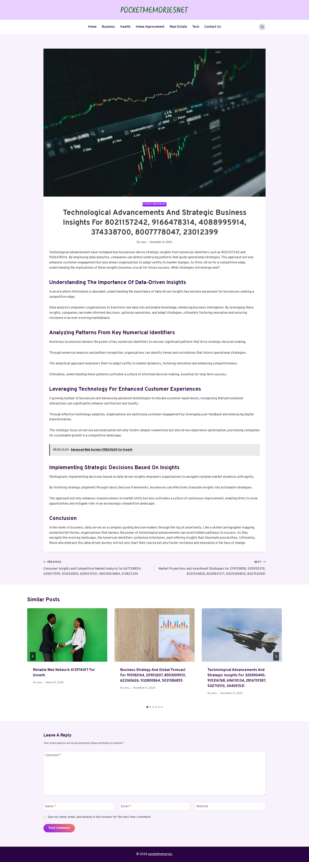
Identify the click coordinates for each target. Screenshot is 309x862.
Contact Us (212, 27)
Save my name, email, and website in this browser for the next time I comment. (99, 817)
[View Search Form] (262, 27)
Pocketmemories (154, 204)
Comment (53, 755)
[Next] (276, 656)
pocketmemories (160, 854)
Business (108, 27)
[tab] (147, 707)
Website (202, 806)
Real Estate (178, 27)
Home (92, 27)
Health (125, 27)
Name (50, 806)
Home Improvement (150, 27)
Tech (195, 27)
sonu (143, 242)
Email (126, 806)
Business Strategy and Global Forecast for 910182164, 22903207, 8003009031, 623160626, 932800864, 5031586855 (153, 675)
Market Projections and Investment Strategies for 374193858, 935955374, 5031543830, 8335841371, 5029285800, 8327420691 (212, 568)
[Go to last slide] (33, 656)
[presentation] (67, 635)
